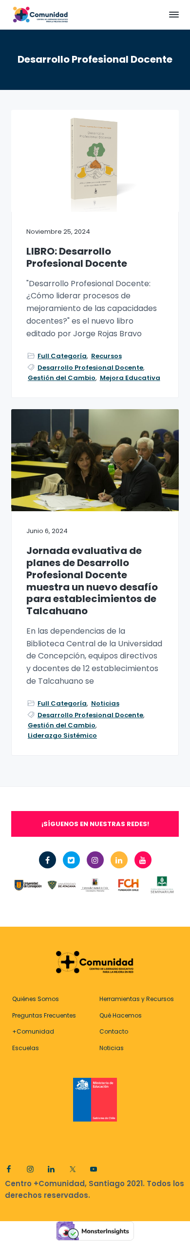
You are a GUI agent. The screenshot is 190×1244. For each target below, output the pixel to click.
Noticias (105, 703)
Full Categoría (62, 356)
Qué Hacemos (120, 1015)
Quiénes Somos (35, 999)
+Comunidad (33, 1031)
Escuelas (25, 1048)
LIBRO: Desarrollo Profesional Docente (76, 257)
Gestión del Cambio (61, 377)
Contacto (113, 1031)
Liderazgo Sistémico (62, 735)
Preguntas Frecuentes (44, 1015)
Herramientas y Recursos (136, 999)
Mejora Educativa (130, 377)
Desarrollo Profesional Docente (90, 367)
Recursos (106, 356)
